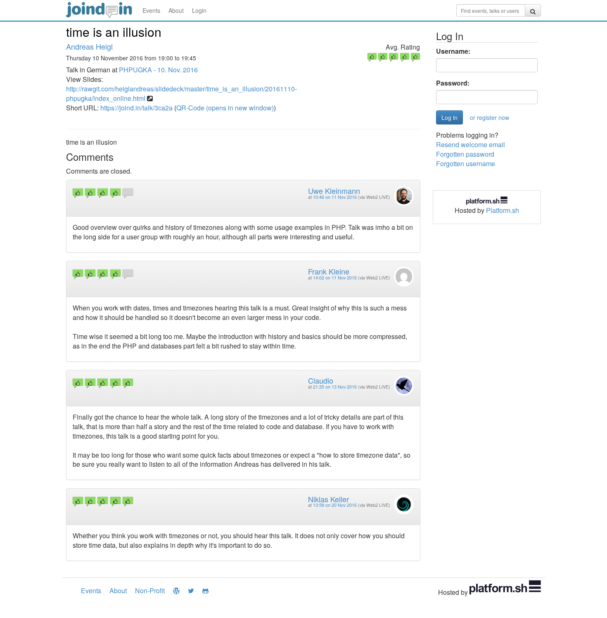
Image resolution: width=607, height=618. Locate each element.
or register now (489, 117)
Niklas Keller (328, 499)
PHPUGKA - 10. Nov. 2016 (158, 69)
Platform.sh (502, 210)
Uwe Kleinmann (334, 190)
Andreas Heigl (89, 46)
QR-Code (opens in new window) (225, 107)
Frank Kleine (328, 271)
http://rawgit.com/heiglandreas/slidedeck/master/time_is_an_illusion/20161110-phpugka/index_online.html (181, 93)
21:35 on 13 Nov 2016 (335, 387)
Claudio (320, 380)
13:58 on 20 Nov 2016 (335, 505)
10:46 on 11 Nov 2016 (335, 197)
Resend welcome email (470, 144)
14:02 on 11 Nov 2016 (335, 277)
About (176, 10)
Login (199, 10)
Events (151, 10)
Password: (452, 83)
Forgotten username (465, 163)
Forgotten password (465, 154)
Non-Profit (150, 590)
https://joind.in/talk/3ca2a (136, 107)
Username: (453, 51)
